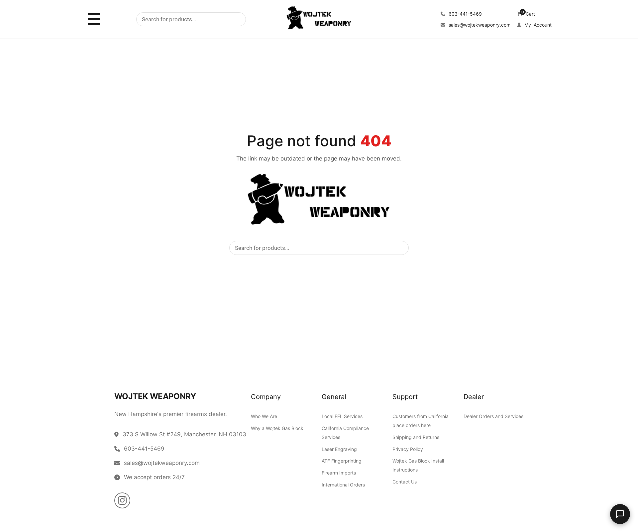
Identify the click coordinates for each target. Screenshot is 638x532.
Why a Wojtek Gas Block (277, 428)
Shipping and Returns (415, 437)
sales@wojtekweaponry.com (478, 25)
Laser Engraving (339, 449)
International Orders (343, 484)
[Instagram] (122, 500)
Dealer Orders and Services (493, 416)
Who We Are (264, 416)
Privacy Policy (407, 449)
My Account (537, 25)
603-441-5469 (464, 14)
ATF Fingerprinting (342, 461)
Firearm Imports (339, 473)
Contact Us (404, 481)
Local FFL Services (342, 416)
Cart (528, 14)
